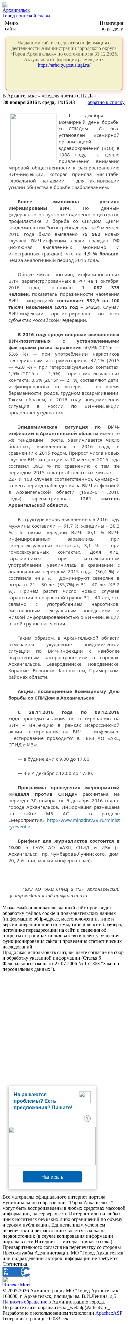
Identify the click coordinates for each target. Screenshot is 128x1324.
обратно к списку (106, 102)
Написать (52, 1176)
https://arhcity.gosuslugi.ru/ (64, 65)
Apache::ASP (108, 1313)
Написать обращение (24, 1301)
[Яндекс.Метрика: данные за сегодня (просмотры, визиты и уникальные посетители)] (16, 1281)
